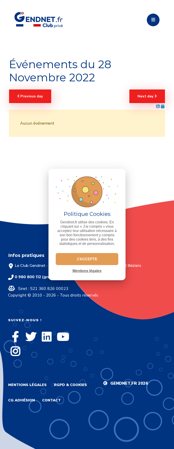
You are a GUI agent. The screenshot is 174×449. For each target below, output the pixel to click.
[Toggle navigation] (153, 20)
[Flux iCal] (162, 106)
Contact (51, 400)
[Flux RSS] (158, 106)
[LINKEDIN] (46, 336)
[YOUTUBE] (63, 336)
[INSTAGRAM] (15, 351)
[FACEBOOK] (15, 336)
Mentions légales (27, 384)
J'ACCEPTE (87, 259)
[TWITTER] (31, 336)
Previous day (31, 96)
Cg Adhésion (21, 400)
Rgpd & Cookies (70, 384)
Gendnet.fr (123, 383)
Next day (146, 96)
